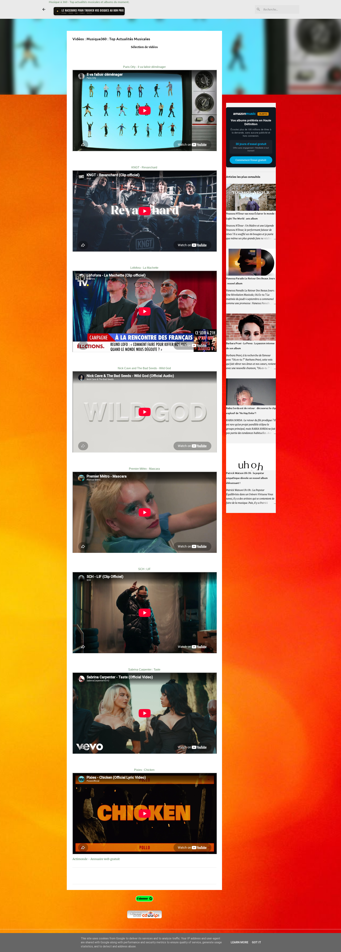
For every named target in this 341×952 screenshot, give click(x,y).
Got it (256, 942)
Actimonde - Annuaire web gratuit (96, 859)
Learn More (239, 942)
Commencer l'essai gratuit (251, 160)
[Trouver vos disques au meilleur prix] (89, 11)
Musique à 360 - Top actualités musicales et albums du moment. (89, 2)
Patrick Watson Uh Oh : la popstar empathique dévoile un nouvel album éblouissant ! (247, 478)
